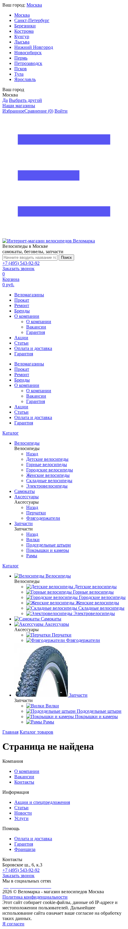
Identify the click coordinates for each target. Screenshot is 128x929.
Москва (34, 4)
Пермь (20, 57)
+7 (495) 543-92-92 (21, 263)
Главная (10, 732)
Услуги (21, 818)
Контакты (24, 782)
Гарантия (35, 332)
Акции (21, 337)
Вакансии (36, 326)
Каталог (10, 432)
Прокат (21, 300)
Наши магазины (18, 105)
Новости (23, 813)
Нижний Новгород (33, 47)
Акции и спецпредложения (42, 802)
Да (5, 100)
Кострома (24, 31)
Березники (25, 25)
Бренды (22, 310)
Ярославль (25, 79)
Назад (32, 453)
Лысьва (21, 41)
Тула (19, 74)
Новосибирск (28, 52)
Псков (20, 68)
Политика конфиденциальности (35, 897)
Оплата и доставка (33, 348)
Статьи (21, 343)
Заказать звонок (18, 268)
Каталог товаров (36, 732)
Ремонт (21, 305)
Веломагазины (29, 294)
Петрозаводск (28, 63)
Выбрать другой (25, 100)
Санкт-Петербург (31, 20)
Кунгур (21, 36)
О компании (26, 316)
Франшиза (24, 849)
